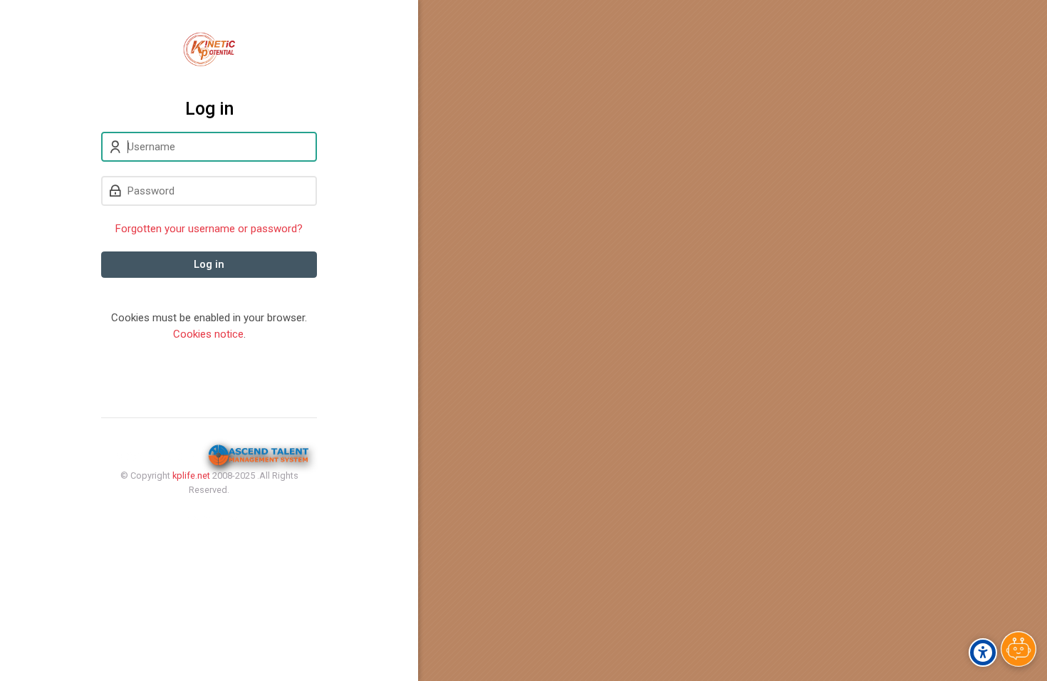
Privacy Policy (209, 518)
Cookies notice (208, 334)
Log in (209, 264)
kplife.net (191, 475)
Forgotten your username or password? (209, 228)
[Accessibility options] (983, 652)
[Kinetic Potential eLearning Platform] (209, 49)
